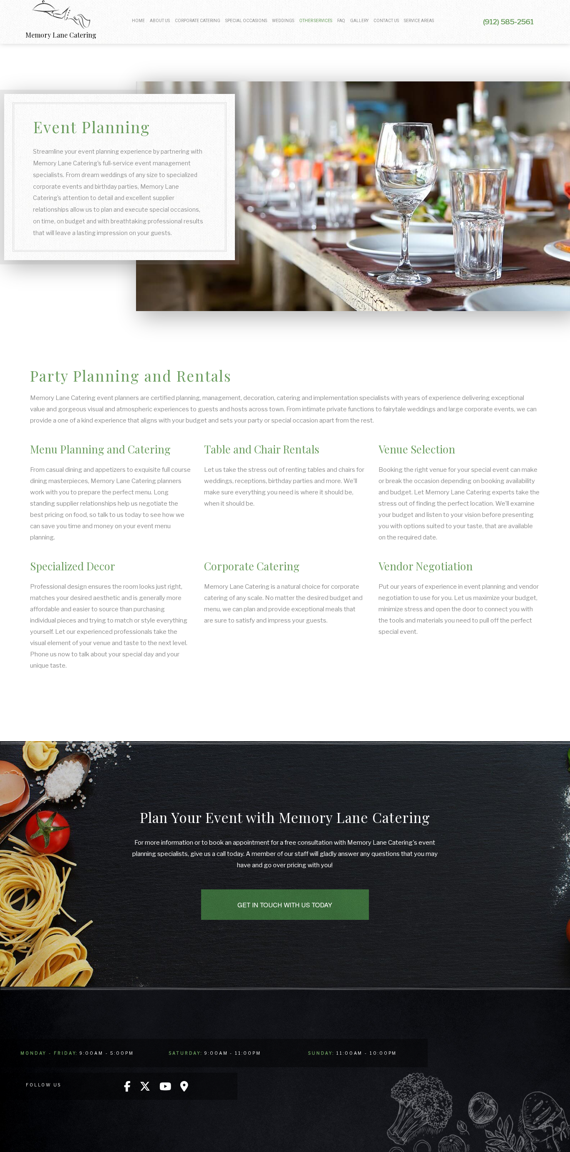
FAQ (341, 20)
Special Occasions (246, 20)
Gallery (359, 20)
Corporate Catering (197, 20)
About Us (160, 20)
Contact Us (386, 20)
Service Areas (419, 20)
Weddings (283, 20)
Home (138, 20)
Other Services (315, 20)
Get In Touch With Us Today (284, 904)
